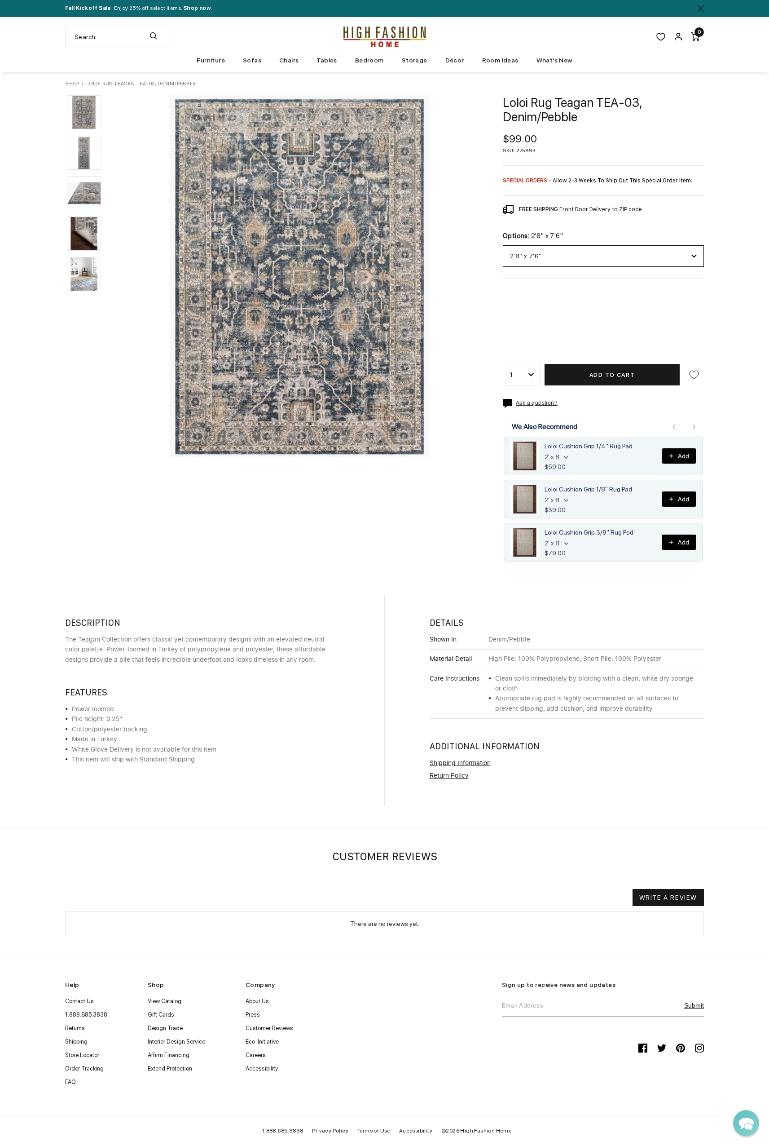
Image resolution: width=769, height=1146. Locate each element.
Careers (256, 1055)
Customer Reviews (269, 1028)
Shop (72, 83)
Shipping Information (460, 763)
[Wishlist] (661, 37)
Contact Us (79, 1001)
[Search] (153, 37)
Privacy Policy (330, 1131)
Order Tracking (84, 1068)
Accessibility (262, 1068)
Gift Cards (161, 1014)
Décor (454, 60)
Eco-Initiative (262, 1041)
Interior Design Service (176, 1041)
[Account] (678, 37)
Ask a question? (537, 403)
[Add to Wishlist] (694, 374)
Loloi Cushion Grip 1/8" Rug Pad (588, 489)
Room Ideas (500, 60)
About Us (257, 1001)
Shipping (76, 1041)
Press (253, 1014)
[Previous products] (674, 426)
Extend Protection (170, 1068)
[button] (84, 112)
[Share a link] (509, 403)
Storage (414, 60)
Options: (533, 236)
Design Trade (165, 1028)
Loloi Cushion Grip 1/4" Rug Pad (589, 446)
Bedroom (369, 60)
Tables (326, 60)
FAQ (70, 1082)
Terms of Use (373, 1131)
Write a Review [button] (668, 897)
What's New (554, 60)
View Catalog (164, 1001)
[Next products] (694, 426)
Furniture (211, 60)
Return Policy (449, 776)
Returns (75, 1028)
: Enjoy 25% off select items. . (138, 8)
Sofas (252, 60)
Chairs (289, 60)
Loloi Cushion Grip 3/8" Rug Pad (589, 532)
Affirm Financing (168, 1055)
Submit (694, 1005)
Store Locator (82, 1055)
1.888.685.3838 (86, 1014)
